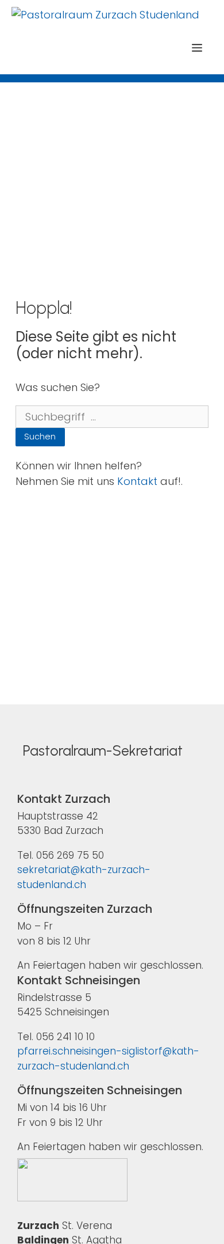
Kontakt (137, 481)
